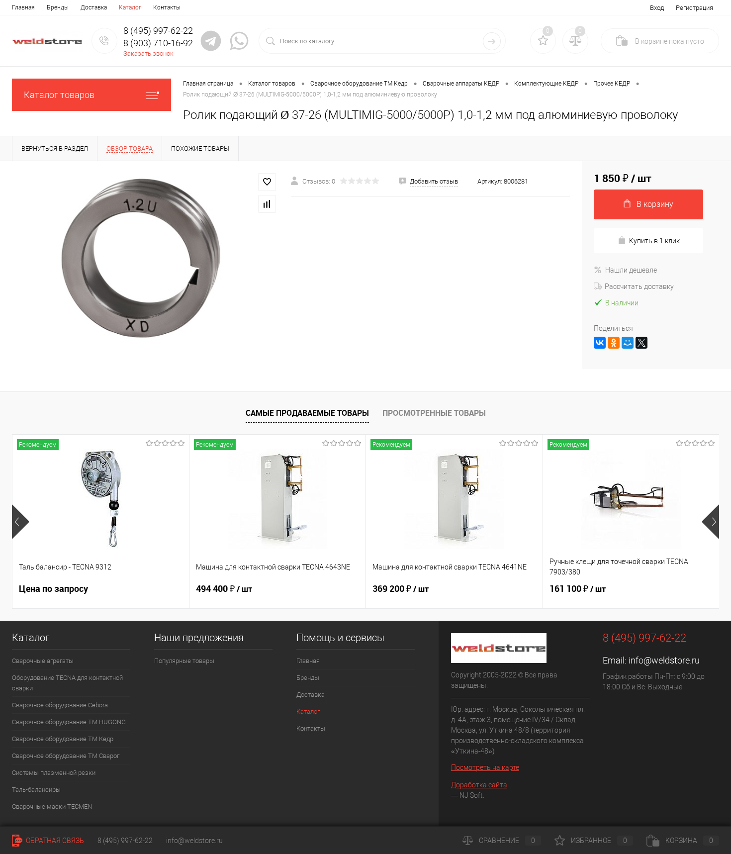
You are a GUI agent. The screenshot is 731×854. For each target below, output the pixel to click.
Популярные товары (184, 660)
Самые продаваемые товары (307, 412)
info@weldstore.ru (664, 660)
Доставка (94, 7)
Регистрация (694, 7)
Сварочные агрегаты (43, 660)
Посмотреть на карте (485, 767)
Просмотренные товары (434, 412)
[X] (641, 343)
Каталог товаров (59, 95)
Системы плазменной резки (53, 772)
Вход (657, 7)
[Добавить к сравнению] (267, 204)
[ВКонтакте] (600, 343)
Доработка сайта (479, 785)
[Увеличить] (145, 259)
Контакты (167, 7)
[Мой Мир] (628, 343)
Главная (23, 7)
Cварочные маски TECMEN (52, 806)
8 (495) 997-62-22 (125, 841)
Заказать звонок (148, 53)
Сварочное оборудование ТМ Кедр (62, 739)
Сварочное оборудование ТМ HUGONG (69, 722)
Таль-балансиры (36, 789)
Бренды (58, 7)
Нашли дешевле (631, 270)
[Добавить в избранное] (267, 182)
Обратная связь (54, 841)
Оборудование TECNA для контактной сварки (67, 683)
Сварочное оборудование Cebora (60, 705)
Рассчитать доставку (639, 286)
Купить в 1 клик (654, 241)
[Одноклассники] (614, 343)
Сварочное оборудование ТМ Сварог (65, 755)
